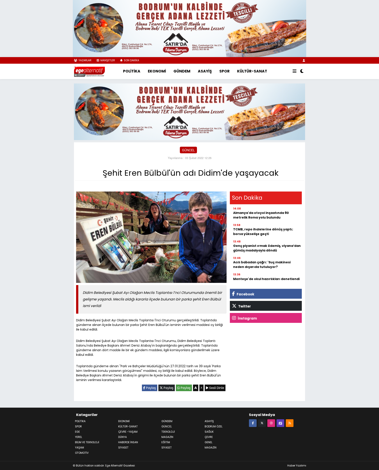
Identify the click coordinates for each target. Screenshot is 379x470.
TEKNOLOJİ (168, 432)
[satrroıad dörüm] (189, 111)
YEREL (78, 437)
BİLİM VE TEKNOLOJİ (87, 442)
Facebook (245, 294)
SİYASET (123, 447)
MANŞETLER (107, 60)
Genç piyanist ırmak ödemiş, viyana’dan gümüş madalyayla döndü (267, 248)
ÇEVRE (209, 437)
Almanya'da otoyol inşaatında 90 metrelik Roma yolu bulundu (261, 215)
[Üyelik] (304, 60)
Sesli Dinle (216, 388)
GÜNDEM (181, 71)
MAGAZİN (210, 447)
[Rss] (289, 423)
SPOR (224, 71)
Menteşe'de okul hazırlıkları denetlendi (266, 279)
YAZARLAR (84, 60)
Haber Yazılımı (296, 465)
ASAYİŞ (205, 71)
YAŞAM (79, 447)
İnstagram (247, 318)
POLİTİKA (131, 71)
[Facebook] (253, 423)
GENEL (208, 442)
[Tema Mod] (302, 71)
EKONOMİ (157, 71)
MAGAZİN (167, 437)
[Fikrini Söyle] (280, 423)
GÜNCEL (188, 150)
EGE (77, 432)
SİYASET (166, 447)
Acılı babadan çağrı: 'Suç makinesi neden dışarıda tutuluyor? (262, 264)
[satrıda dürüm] (189, 28)
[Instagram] (271, 423)
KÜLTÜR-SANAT (252, 71)
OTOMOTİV (82, 453)
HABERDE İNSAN (128, 442)
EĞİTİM (165, 442)
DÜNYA (122, 437)
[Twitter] (262, 423)
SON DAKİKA (131, 60)
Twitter (244, 306)
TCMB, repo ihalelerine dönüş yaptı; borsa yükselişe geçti (263, 231)
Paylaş (150, 388)
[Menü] (294, 71)
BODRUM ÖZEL (213, 426)
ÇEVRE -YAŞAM (128, 432)
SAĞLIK (209, 432)
